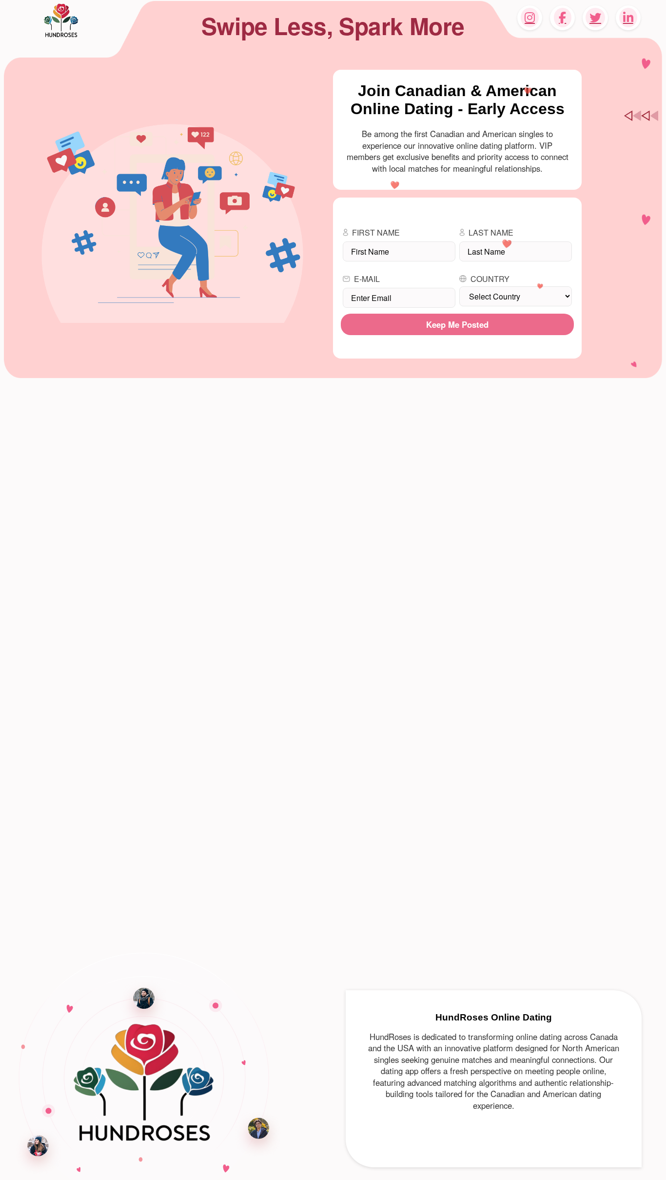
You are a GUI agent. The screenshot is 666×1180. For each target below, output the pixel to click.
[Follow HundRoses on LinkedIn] (628, 17)
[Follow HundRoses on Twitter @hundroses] (595, 17)
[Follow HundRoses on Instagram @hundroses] (529, 17)
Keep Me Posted (457, 324)
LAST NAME (491, 232)
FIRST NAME (376, 232)
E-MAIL (367, 278)
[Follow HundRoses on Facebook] (562, 17)
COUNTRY (489, 278)
